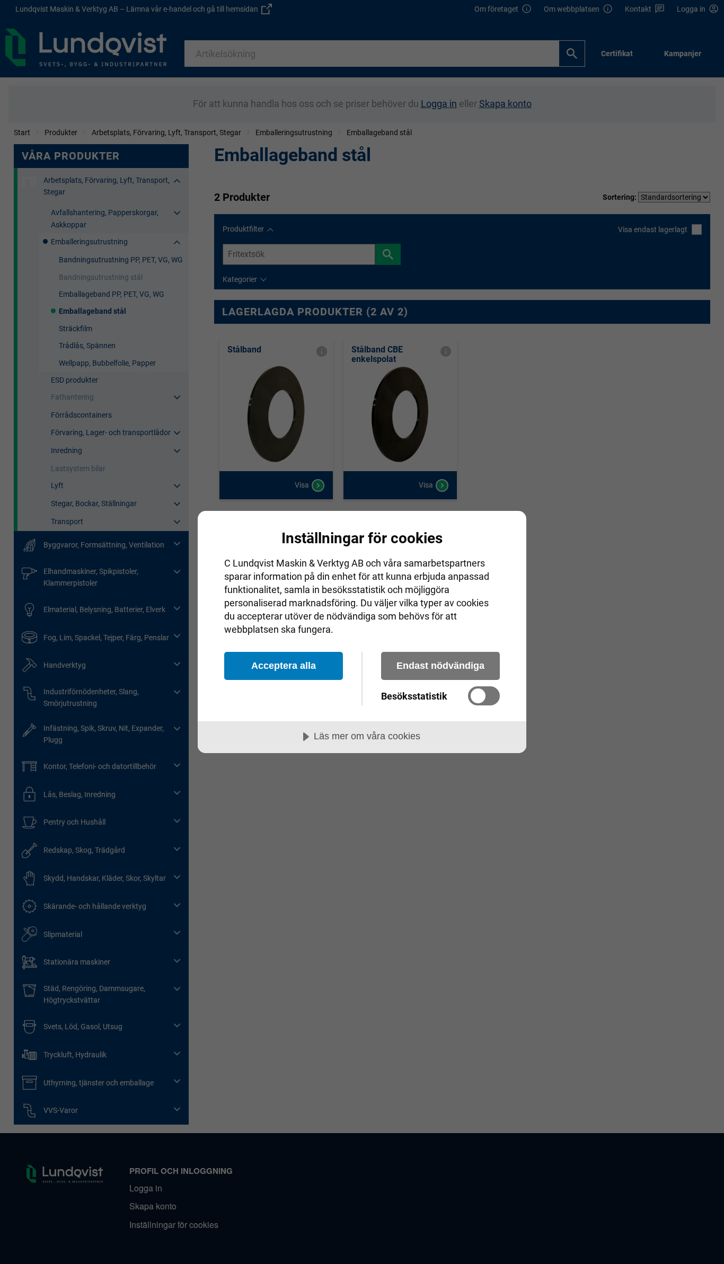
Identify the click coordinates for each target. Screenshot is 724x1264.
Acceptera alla (283, 665)
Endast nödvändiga (440, 665)
